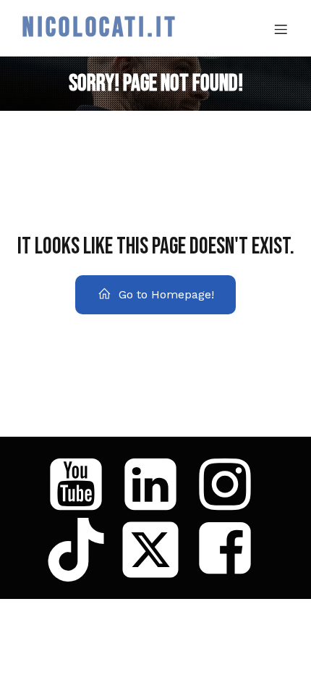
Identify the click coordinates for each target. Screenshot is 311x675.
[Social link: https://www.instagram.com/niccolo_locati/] (230, 486)
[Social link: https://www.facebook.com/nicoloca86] (230, 550)
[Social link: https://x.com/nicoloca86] (156, 550)
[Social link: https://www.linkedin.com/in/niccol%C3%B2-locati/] (156, 486)
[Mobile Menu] (280, 29)
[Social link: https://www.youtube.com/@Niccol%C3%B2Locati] (81, 486)
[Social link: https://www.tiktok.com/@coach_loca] (81, 550)
